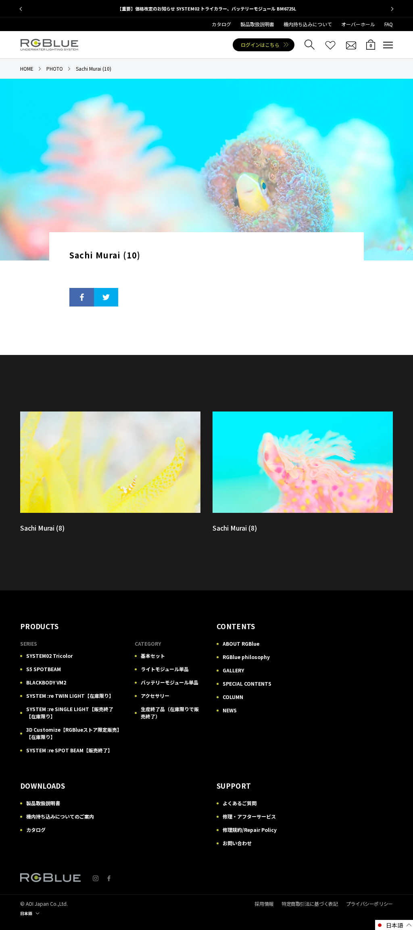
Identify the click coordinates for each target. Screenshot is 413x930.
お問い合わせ (237, 843)
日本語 (26, 913)
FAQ (388, 24)
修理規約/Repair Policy (250, 829)
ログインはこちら (260, 44)
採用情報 (263, 903)
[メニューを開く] (388, 44)
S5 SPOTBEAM (43, 668)
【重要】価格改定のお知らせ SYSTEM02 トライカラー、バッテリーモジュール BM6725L (206, 8)
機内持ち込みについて (308, 24)
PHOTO (54, 68)
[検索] (310, 45)
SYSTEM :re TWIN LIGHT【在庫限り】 (70, 695)
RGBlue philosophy (246, 656)
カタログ (221, 24)
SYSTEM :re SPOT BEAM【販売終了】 (69, 750)
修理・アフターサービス (249, 816)
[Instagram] (95, 877)
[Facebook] (109, 877)
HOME (26, 68)
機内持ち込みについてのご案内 (60, 816)
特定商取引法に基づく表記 (310, 903)
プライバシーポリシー (369, 903)
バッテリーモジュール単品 (169, 682)
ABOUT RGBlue (241, 643)
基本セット (153, 655)
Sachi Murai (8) (42, 528)
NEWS (230, 710)
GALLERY (233, 670)
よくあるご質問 (240, 803)
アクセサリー (155, 695)
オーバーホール (358, 24)
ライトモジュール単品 (165, 668)
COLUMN (233, 696)
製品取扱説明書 (257, 24)
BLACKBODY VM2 (46, 682)
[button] (394, 925)
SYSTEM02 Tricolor (49, 655)
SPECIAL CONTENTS (247, 683)
